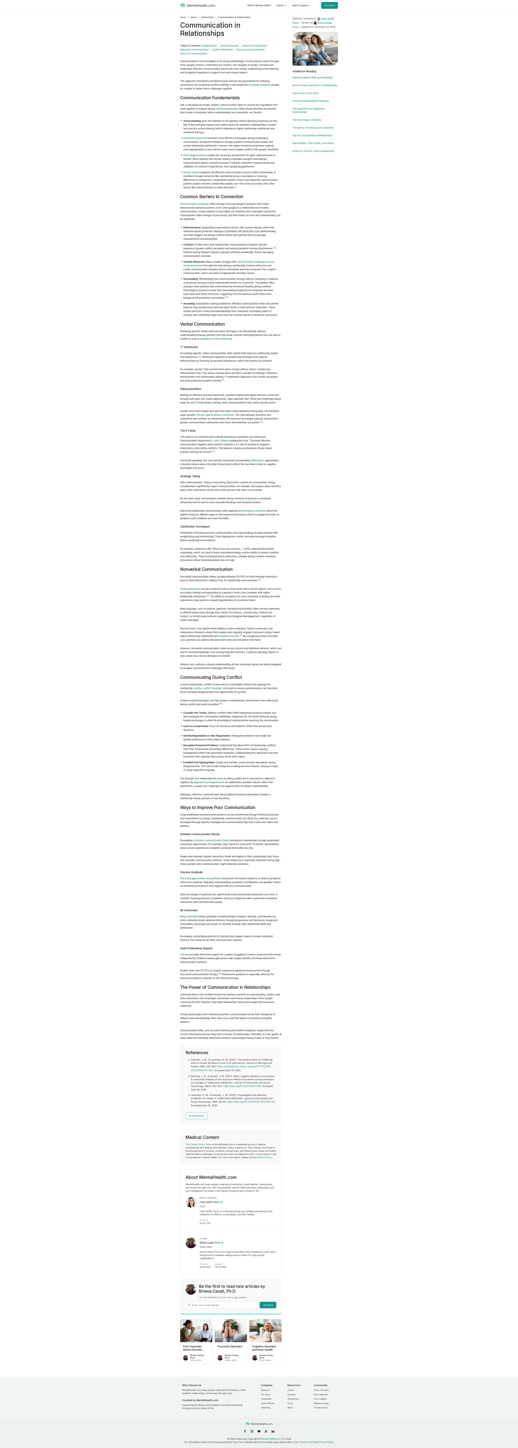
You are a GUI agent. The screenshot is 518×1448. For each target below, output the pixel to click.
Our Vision (265, 1394)
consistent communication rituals (211, 840)
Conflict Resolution (222, 49)
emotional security (229, 636)
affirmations (257, 460)
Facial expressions (190, 589)
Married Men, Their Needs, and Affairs (313, 143)
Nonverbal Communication (194, 49)
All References (196, 1115)
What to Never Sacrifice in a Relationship (314, 85)
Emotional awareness (195, 138)
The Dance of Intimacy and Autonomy (313, 127)
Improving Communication (250, 49)
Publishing (265, 1407)
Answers (291, 1394)
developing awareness (254, 510)
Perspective (293, 1399)
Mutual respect (191, 172)
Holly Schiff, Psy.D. (210, 1202)
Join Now (268, 1305)
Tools (290, 1403)
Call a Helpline (320, 1399)
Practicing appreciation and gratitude (200, 878)
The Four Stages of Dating (306, 120)
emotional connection (222, 415)
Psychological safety (194, 155)
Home (183, 17)
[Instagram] (252, 1431)
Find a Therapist (321, 1390)
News (290, 1407)
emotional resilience (259, 84)
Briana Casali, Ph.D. (210, 1242)
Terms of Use (306, 1442)
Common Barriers (229, 45)
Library (280, 5)
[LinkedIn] (273, 1431)
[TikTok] (266, 1431)
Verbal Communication (254, 45)
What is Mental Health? (259, 5)
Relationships (207, 17)
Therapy (184, 954)
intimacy (200, 415)
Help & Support (300, 5)
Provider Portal (321, 1407)
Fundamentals (209, 45)
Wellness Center (321, 1403)
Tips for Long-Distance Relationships (312, 135)
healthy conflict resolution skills (211, 688)
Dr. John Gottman (219, 440)
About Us (265, 1390)
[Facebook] (245, 1431)
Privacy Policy (325, 1442)
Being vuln (185, 916)
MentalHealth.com (270, 1438)
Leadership (266, 1399)
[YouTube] (259, 1431)
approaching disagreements (209, 782)
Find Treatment (321, 1394)
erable (194, 916)
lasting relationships (227, 108)
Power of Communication (193, 53)
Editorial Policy (264, 1157)
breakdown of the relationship (216, 338)
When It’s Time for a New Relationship (313, 151)
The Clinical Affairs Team (198, 1144)
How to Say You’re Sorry (305, 93)
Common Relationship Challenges (310, 101)
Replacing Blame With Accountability (312, 77)
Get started (329, 5)
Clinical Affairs (267, 1403)
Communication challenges (195, 204)
